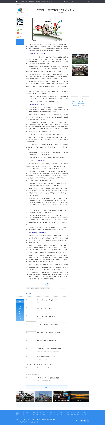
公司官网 (23, 419)
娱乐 (41, 414)
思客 (23, 414)
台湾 (58, 412)
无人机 (82, 414)
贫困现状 (42, 288)
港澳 (54, 412)
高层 (34, 412)
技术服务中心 (53, 419)
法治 (20, 318)
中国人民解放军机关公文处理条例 (78, 98)
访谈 (51, 412)
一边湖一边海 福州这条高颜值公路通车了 (48, 378)
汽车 (68, 412)
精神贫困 (37, 288)
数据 (64, 414)
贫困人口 (47, 288)
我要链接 (33, 419)
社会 (20, 316)
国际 (20, 309)
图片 (20, 313)
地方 (27, 412)
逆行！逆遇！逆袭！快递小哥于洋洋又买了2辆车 (39, 365)
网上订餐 (79, 101)
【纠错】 (60, 288)
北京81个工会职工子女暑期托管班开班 (51, 1)
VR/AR (71, 414)
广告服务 (48, 419)
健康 (58, 414)
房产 (71, 412)
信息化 (61, 414)
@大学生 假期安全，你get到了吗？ (46, 316)
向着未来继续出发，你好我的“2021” (47, 300)
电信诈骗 (73, 103)
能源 (81, 412)
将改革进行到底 (81, 103)
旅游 (54, 414)
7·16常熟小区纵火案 (76, 105)
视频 (34, 414)
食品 (51, 414)
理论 (41, 412)
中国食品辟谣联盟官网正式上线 (60, 4)
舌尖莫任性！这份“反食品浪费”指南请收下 (48, 332)
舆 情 (68, 414)
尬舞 (73, 107)
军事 (47, 412)
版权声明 (38, 419)
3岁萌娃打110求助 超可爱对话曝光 (46, 340)
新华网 (17, 4)
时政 (23, 412)
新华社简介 (18, 419)
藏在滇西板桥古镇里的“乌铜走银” (46, 357)
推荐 (20, 301)
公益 (78, 414)
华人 (61, 412)
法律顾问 (43, 419)
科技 (78, 412)
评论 (20, 43)
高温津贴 (73, 101)
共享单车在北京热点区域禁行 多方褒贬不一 (34, 1)
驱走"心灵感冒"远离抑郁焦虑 (71, 4)
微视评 (75, 414)
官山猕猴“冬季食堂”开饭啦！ (45, 308)
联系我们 (28, 419)
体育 (47, 414)
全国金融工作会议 (79, 107)
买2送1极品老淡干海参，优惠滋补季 (83, 4)
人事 (37, 412)
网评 (20, 311)
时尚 (44, 414)
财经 (20, 306)
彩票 (37, 414)
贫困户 (28, 288)
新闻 (20, 304)
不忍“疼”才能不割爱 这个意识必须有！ (47, 324)
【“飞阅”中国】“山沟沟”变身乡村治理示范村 (49, 348)
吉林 (83, 105)
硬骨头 (32, 288)
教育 (75, 412)
